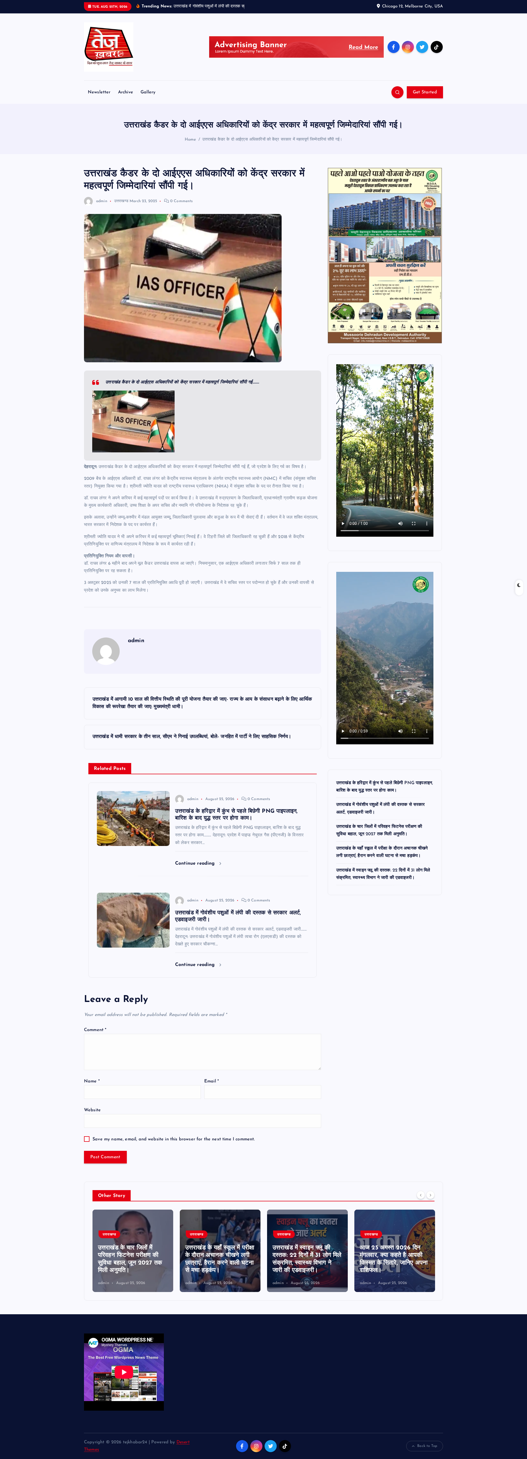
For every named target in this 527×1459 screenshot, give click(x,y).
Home (190, 140)
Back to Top (427, 1446)
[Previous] (421, 1195)
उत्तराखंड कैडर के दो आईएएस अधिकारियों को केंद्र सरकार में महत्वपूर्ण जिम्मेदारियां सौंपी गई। (272, 140)
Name (92, 1081)
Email (211, 1081)
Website (92, 1110)
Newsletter (99, 92)
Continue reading (196, 863)
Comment (95, 1030)
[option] (132, 1251)
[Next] (430, 1195)
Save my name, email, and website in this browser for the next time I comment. (173, 1139)
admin (101, 201)
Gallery (148, 92)
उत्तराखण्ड (121, 201)
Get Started (425, 92)
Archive (125, 92)
